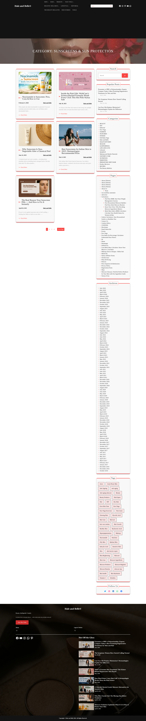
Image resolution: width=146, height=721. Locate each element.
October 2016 (104, 471)
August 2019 (103, 408)
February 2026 (104, 296)
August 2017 (103, 450)
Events (103, 231)
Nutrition (114, 537)
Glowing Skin (104, 515)
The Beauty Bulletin (106, 168)
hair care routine (105, 524)
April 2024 (103, 341)
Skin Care (103, 560)
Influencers (104, 245)
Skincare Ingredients (116, 560)
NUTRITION (103, 158)
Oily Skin (102, 542)
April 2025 (103, 316)
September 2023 (105, 349)
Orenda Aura (105, 257)
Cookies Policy (106, 223)
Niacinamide (103, 537)
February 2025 (104, 321)
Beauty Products (105, 497)
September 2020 (105, 385)
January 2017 (104, 464)
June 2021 (103, 371)
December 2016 (104, 467)
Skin (101, 551)
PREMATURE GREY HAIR (108, 162)
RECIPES (102, 166)
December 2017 (104, 442)
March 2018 (103, 436)
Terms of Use (105, 276)
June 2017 (103, 454)
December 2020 (104, 379)
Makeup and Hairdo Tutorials (108, 154)
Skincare (117, 555)
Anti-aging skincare (106, 493)
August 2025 (103, 308)
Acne (101, 484)
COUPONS (104, 225)
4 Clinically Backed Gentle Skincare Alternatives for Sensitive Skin (112, 688)
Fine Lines (119, 511)
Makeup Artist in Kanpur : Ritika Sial (112, 251)
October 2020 (104, 383)
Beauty (118, 493)
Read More (24, 115)
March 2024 (103, 343)
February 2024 (104, 345)
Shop (103, 270)
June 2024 (103, 337)
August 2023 (103, 351)
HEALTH (102, 144)
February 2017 (104, 462)
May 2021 (103, 373)
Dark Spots (117, 497)
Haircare (112, 520)
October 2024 (104, 329)
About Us (104, 189)
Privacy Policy (105, 266)
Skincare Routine (105, 569)
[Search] (111, 6)
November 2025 (104, 302)
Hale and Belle (47, 103)
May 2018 (103, 432)
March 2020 (103, 396)
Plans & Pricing (106, 259)
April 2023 (103, 353)
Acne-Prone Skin (112, 484)
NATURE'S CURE (105, 156)
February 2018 (104, 438)
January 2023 (104, 357)
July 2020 (103, 389)
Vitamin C (103, 578)
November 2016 (104, 469)
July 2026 (103, 288)
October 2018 (104, 424)
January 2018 (104, 440)
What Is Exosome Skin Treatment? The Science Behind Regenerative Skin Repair (110, 670)
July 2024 (103, 335)
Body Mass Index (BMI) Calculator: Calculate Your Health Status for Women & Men (115, 213)
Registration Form (106, 268)
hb (102, 239)
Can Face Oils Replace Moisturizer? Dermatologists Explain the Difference (110, 108)
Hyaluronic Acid (117, 529)
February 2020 (104, 398)
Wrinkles (112, 578)
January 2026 (104, 298)
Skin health (103, 573)
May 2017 (103, 456)
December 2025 (104, 300)
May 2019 (103, 410)
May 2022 (103, 359)
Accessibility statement (108, 193)
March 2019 (103, 414)
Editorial (102, 128)
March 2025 (103, 318)
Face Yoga (103, 130)
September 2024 (105, 331)
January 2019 (104, 418)
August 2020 (103, 387)
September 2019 (105, 406)
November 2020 (104, 381)
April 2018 (103, 434)
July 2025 (103, 310)
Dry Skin (116, 502)
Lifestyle (102, 150)
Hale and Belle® (23, 6)
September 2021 (105, 367)
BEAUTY (102, 123)
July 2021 (103, 369)
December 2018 (104, 420)
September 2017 (105, 448)
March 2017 (103, 460)
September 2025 (105, 306)
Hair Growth (117, 524)
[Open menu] (17, 630)
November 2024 (104, 327)
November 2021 (104, 363)
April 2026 (103, 292)
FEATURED (103, 134)
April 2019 (103, 412)
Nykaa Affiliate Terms (108, 255)
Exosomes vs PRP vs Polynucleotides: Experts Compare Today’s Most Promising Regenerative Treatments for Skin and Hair (113, 91)
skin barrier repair (112, 551)
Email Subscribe (106, 229)
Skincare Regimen (120, 564)
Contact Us (104, 221)
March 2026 (103, 294)
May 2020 (103, 394)
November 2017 (104, 444)
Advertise (104, 195)
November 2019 (104, 404)
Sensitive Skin (116, 546)
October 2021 (104, 365)
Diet (101, 502)
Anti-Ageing (103, 488)
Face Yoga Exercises (106, 511)
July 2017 (103, 452)
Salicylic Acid (104, 546)
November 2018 (104, 422)
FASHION (103, 132)
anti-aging (115, 488)
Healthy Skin (103, 529)
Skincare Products (105, 564)
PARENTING (104, 160)
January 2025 (104, 323)
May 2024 (103, 339)
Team (106, 191)
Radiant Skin (113, 542)
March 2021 (103, 377)
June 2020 (103, 391)
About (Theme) (106, 180)
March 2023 (103, 355)
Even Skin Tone (104, 506)
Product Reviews (105, 164)
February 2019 (104, 416)
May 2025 (103, 314)
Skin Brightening (105, 555)
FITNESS (102, 136)
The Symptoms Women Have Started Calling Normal (112, 100)
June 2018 (103, 430)
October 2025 (104, 304)
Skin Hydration (115, 573)
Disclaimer (104, 227)
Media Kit (104, 253)
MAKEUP (103, 152)
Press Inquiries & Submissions (110, 264)
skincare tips (118, 569)
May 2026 (103, 290)
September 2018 (105, 426)
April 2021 (103, 375)
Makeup (118, 533)
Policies (103, 262)
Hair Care (102, 520)
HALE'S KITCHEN (105, 142)
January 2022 (104, 361)
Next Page (61, 229)
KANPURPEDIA (105, 146)
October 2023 (104, 347)
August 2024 (103, 333)
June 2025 (103, 312)
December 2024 (104, 325)
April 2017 (103, 458)
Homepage (104, 243)
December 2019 (104, 402)
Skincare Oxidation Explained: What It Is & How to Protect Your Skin (112, 705)
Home (103, 241)
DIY (101, 125)
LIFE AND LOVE (105, 148)
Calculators (104, 197)
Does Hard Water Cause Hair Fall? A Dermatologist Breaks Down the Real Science (112, 679)
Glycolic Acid (116, 515)
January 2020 (104, 400)
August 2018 (103, 428)
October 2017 (104, 446)
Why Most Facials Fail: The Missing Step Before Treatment (110, 697)
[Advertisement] (73, 25)
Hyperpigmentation (105, 533)
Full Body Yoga (104, 138)
